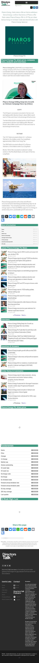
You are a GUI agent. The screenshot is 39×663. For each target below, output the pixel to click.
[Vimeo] (10, 566)
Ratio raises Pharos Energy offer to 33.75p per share (19, 17)
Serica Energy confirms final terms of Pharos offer (19, 15)
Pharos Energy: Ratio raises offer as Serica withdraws (19, 12)
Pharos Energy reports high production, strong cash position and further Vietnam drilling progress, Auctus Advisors (22, 377)
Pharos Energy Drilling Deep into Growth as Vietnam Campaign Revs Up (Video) (18, 103)
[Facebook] (37, 7)
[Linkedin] (34, 7)
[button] (26, 2)
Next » (24, 315)
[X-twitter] (31, 7)
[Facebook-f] (7, 566)
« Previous (16, 315)
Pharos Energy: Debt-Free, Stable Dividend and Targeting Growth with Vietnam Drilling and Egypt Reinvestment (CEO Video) (22, 338)
